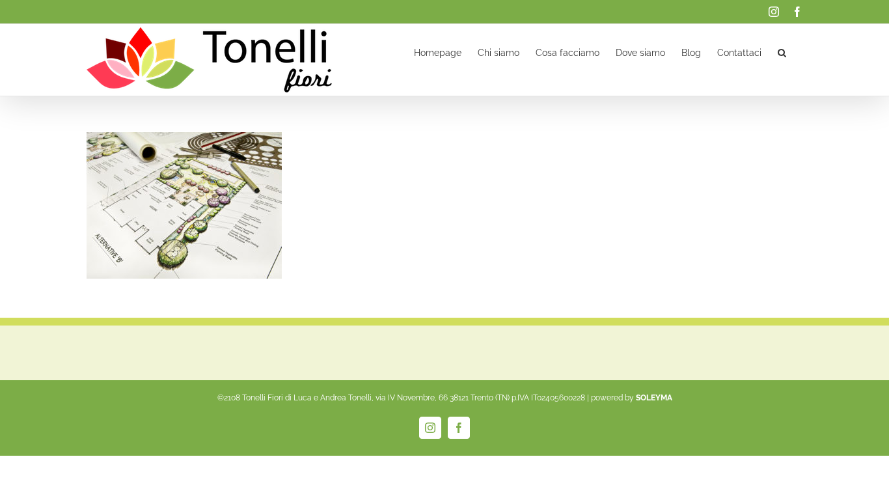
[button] (782, 51)
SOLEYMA (654, 397)
